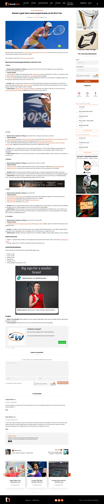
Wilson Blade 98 (11, 74)
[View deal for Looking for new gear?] (16, 336)
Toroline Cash (82, 138)
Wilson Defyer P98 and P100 (85, 111)
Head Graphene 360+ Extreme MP (16, 196)
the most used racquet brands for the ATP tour (34, 52)
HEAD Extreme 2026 (83, 125)
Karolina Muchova (34, 200)
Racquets (26, 3)
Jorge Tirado (9, 399)
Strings (33, 3)
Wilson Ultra (10, 78)
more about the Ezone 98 (45, 141)
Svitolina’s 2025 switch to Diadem (14, 90)
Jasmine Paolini (52, 143)
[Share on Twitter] (9, 348)
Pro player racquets (37, 10)
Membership (83, 3)
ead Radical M (11, 198)
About (90, 3)
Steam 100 (30, 76)
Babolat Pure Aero (11, 166)
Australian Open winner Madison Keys (56, 139)
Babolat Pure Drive (12, 168)
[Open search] (97, 4)
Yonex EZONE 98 (11, 139)
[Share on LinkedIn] (14, 348)
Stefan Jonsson (36, 17)
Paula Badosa (36, 74)
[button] (4, 474)
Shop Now (62, 342)
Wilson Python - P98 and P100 (86, 120)
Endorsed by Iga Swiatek (25, 224)
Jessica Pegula (32, 139)
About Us (28, 500)
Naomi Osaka (24, 139)
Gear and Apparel (43, 3)
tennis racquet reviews (28, 58)
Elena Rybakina (41, 143)
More (51, 3)
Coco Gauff (25, 201)
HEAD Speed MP (11, 200)
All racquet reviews (87, 130)
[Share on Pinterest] (11, 348)
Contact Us (35, 500)
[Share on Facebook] (6, 348)
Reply (6, 410)
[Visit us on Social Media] (56, 500)
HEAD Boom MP (11, 201)
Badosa (34, 88)
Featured (57, 3)
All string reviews (87, 152)
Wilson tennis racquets (26, 85)
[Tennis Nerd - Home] (12, 3)
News (64, 3)
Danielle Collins (38, 224)
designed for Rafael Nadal (57, 166)
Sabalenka (26, 88)
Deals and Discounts (70, 3)
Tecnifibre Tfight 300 (12, 224)
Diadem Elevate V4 (83, 116)
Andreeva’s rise (19, 88)
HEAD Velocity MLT (83, 147)
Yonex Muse (82, 106)
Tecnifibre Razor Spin (84, 142)
